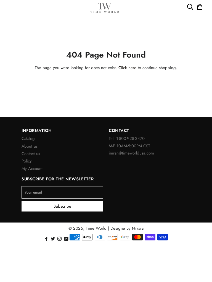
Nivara (138, 228)
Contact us (31, 154)
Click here (127, 68)
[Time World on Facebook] (46, 239)
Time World (96, 228)
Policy (27, 161)
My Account (32, 169)
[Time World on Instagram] (60, 239)
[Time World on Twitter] (53, 239)
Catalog (28, 138)
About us (30, 146)
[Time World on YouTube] (67, 239)
